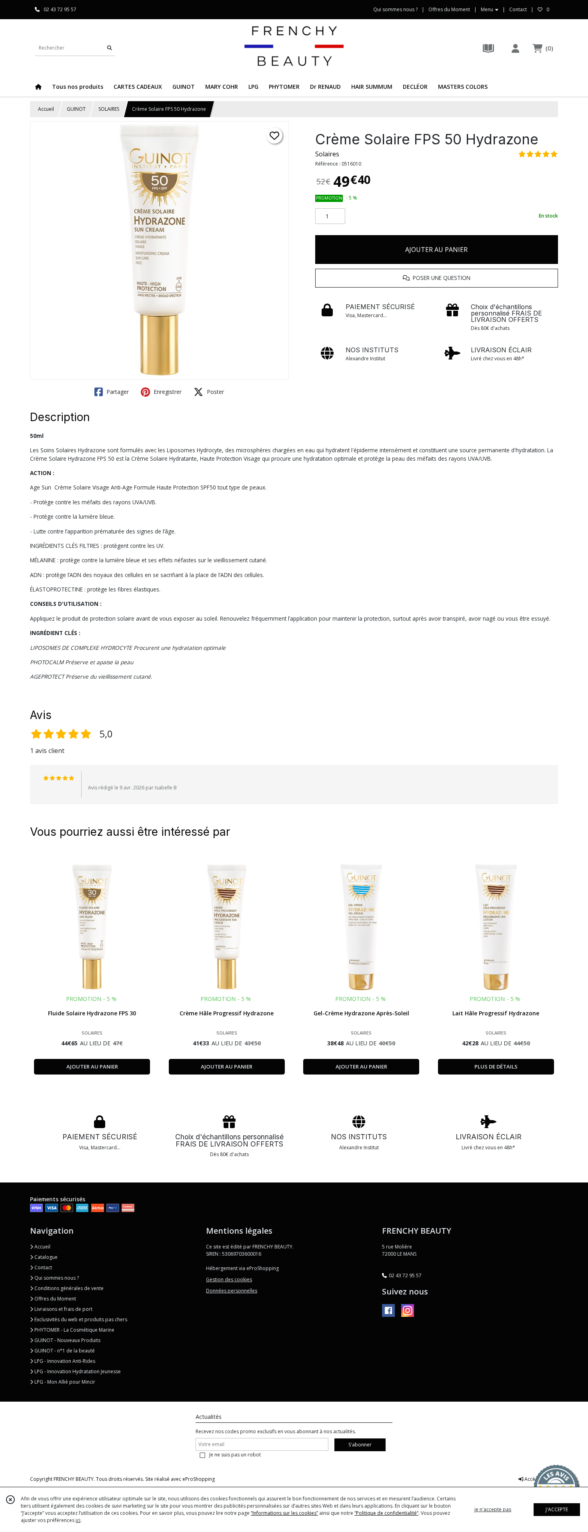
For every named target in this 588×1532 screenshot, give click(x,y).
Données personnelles (231, 1290)
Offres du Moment (54, 1298)
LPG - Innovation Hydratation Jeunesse (77, 1371)
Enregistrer (167, 391)
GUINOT (76, 109)
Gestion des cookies (229, 1279)
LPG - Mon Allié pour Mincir (64, 1381)
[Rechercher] (109, 48)
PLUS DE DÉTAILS (496, 1066)
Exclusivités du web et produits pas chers (80, 1319)
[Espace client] (515, 48)
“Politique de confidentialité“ (386, 1513)
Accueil (46, 109)
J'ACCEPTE (557, 1509)
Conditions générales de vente (68, 1288)
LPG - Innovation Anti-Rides (64, 1361)
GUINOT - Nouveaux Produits (66, 1340)
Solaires (327, 154)
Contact (518, 9)
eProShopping (198, 1479)
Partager (117, 391)
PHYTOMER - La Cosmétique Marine (73, 1329)
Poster (214, 391)
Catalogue (45, 1257)
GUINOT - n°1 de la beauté (64, 1350)
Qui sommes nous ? (56, 1277)
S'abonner (360, 1444)
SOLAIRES (108, 109)
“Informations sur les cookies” (284, 1513)
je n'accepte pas (492, 1509)
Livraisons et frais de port (62, 1309)
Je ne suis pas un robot (235, 1454)
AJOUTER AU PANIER (436, 249)
